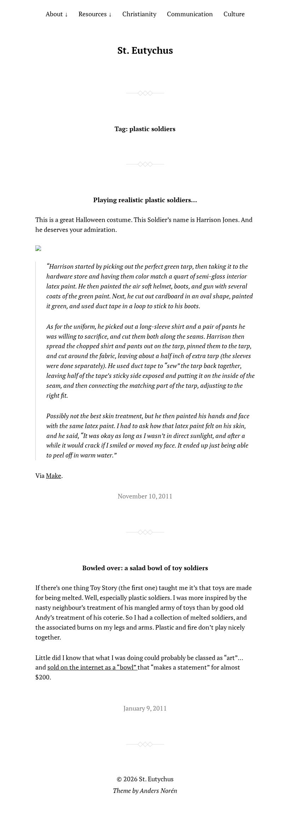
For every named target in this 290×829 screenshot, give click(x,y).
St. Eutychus (145, 50)
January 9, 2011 (145, 708)
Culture (234, 14)
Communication (190, 14)
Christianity (139, 14)
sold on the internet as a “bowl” (92, 667)
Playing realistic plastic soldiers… (145, 199)
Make (53, 475)
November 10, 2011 (145, 496)
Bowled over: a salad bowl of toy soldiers (145, 568)
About (54, 14)
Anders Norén (158, 790)
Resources (93, 14)
